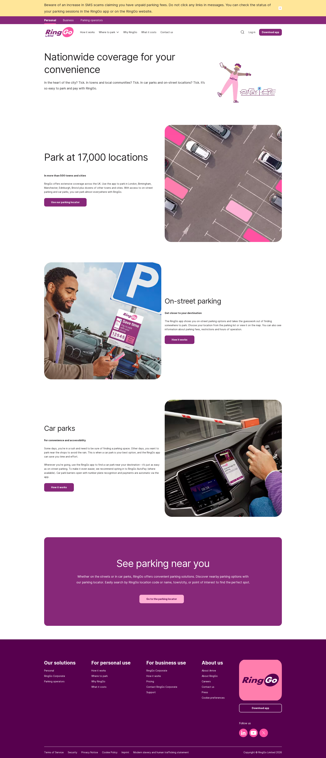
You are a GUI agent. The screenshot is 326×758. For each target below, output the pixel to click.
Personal (49, 670)
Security (72, 752)
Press (205, 692)
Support (151, 692)
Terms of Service (54, 752)
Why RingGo (98, 681)
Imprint (125, 752)
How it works (98, 670)
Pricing (150, 681)
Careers (206, 681)
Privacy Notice (89, 752)
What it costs (98, 686)
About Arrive (209, 670)
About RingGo (210, 676)
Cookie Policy (109, 752)
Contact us (208, 686)
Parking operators (54, 681)
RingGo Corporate (54, 676)
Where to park (107, 32)
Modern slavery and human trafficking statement (161, 752)
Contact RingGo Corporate (161, 686)
